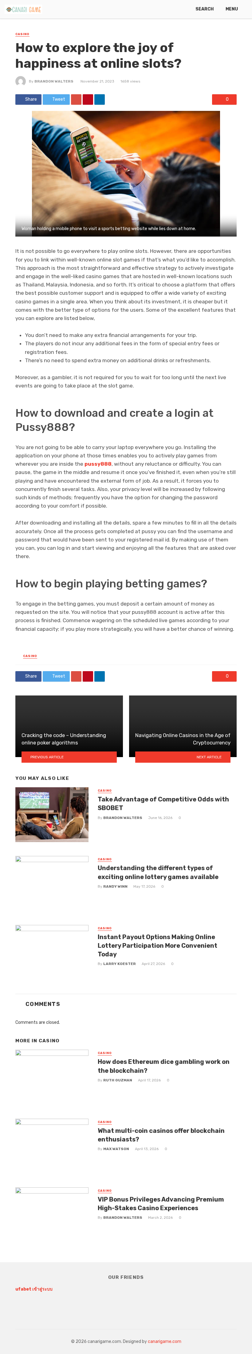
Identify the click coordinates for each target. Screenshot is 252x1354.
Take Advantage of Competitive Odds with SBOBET (163, 804)
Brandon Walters (53, 81)
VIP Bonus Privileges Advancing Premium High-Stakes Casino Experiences (161, 1204)
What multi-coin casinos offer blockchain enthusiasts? (161, 1135)
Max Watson (116, 1149)
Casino (22, 34)
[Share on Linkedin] (99, 99)
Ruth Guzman (117, 1080)
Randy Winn (115, 886)
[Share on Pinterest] (88, 99)
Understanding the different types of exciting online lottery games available (158, 872)
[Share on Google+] (76, 99)
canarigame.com (164, 1341)
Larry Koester (119, 964)
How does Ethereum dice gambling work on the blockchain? (164, 1066)
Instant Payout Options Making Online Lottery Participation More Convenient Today (157, 945)
